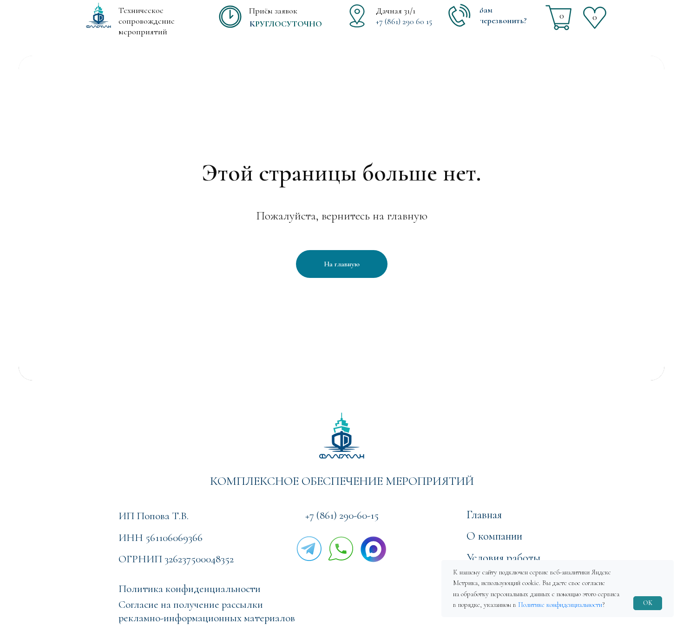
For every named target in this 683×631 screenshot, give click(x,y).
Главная (484, 515)
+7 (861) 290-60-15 (342, 515)
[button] (510, 15)
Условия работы (503, 558)
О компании (494, 536)
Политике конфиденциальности (560, 604)
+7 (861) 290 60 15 (404, 21)
